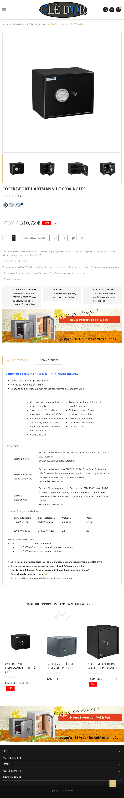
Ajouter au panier (34, 238)
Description (19, 360)
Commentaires (49, 360)
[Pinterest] (82, 238)
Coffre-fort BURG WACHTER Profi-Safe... (104, 666)
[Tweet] (73, 238)
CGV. (46, 574)
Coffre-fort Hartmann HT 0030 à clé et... (20, 668)
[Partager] (64, 238)
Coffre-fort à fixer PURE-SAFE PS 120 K (61, 666)
